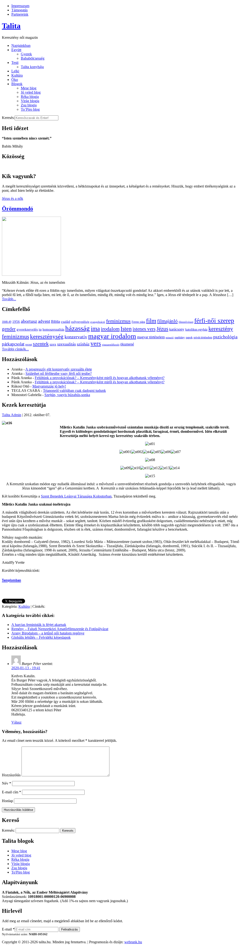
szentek (41, 344)
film (151, 320)
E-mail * (8, 929)
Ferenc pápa (138, 321)
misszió (170, 337)
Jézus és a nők (12, 199)
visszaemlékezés (110, 344)
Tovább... (9, 299)
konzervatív (76, 336)
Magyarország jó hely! (49, 386)
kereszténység (47, 336)
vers (96, 343)
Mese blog (28, 88)
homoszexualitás (53, 329)
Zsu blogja (29, 105)
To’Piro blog (30, 109)
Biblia (55, 321)
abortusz (29, 321)
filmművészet (186, 322)
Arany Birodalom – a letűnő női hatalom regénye (47, 633)
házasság (77, 328)
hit (40, 329)
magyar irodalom (112, 336)
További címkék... (15, 349)
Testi (14, 63)
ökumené (127, 344)
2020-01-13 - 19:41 (25, 668)
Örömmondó (17, 208)
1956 (16, 321)
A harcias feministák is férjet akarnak (38, 625)
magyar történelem (151, 337)
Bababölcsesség (32, 58)
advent (44, 321)
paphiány (180, 337)
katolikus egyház (196, 329)
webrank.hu (133, 942)
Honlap (7, 801)
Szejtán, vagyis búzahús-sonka (67, 395)
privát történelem (203, 337)
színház (83, 344)
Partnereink (19, 14)
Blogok (16, 84)
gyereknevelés (27, 329)
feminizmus (118, 321)
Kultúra (17, 75)
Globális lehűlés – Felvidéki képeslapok (41, 637)
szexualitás (66, 344)
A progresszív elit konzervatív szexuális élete (58, 369)
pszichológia (225, 336)
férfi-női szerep (214, 320)
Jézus (162, 329)
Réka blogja (30, 97)
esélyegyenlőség (80, 321)
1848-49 (6, 321)
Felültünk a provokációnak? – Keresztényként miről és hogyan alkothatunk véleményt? (99, 378)
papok (189, 337)
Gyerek (26, 54)
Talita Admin (11, 415)
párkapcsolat (13, 343)
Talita (11, 26)
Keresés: (8, 118)
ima (95, 328)
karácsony (176, 329)
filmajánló (167, 321)
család (65, 321)
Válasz (16, 722)
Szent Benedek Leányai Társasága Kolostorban (76, 496)
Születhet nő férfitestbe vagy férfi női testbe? (59, 373)
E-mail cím (11, 792)
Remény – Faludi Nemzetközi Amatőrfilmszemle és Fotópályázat (59, 629)
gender (9, 329)
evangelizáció (97, 322)
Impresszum (20, 6)
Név (6, 783)
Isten (126, 329)
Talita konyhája (32, 67)
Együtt (16, 50)
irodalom (110, 329)
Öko (14, 80)
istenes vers (144, 329)
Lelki (15, 71)
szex (53, 344)
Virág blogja (30, 101)
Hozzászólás (11, 775)
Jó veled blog (31, 92)
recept (28, 344)
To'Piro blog (20, 872)
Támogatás (19, 10)
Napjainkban (20, 46)
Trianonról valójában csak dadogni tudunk (74, 391)
